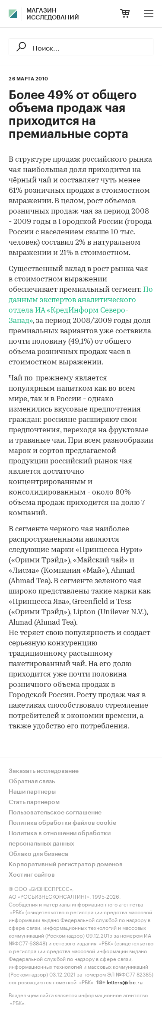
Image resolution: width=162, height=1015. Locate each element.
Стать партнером (34, 802)
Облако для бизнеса (38, 854)
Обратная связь (32, 782)
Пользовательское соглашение (55, 813)
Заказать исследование (44, 771)
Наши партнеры (32, 792)
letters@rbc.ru (125, 981)
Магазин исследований (52, 14)
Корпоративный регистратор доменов (66, 865)
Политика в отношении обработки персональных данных (60, 838)
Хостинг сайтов (32, 875)
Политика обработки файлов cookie (62, 823)
